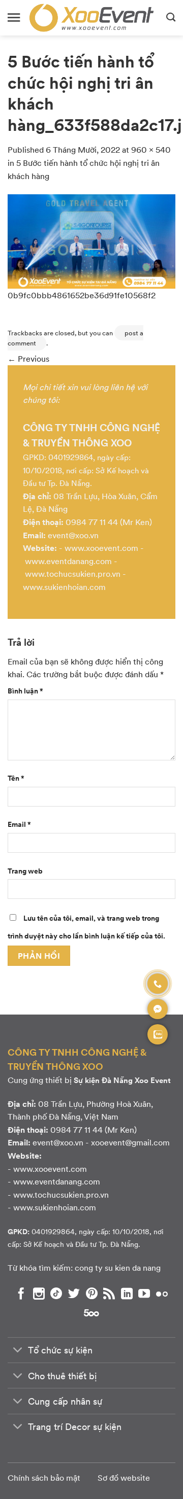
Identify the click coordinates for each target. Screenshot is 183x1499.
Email (19, 823)
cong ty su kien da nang (118, 1267)
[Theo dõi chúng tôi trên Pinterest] (91, 1293)
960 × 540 (151, 149)
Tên (16, 777)
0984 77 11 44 (92, 521)
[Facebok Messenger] (157, 1009)
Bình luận (25, 690)
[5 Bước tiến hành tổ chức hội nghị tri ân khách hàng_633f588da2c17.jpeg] (91, 240)
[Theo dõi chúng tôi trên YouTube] (144, 1293)
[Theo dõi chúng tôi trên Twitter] (74, 1293)
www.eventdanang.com (68, 560)
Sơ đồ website (124, 1477)
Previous (28, 358)
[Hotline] (157, 983)
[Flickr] (162, 1293)
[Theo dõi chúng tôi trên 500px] (91, 1312)
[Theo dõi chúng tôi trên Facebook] (21, 1293)
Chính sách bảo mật (44, 1477)
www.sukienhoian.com (64, 586)
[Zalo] (157, 1034)
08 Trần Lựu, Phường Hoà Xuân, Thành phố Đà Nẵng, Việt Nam (80, 1110)
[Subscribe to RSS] (109, 1293)
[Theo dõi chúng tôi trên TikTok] (56, 1293)
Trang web (25, 870)
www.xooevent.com (101, 547)
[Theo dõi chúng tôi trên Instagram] (39, 1293)
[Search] (170, 17)
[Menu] (14, 17)
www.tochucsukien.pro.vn (72, 573)
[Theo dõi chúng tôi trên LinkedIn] (127, 1293)
